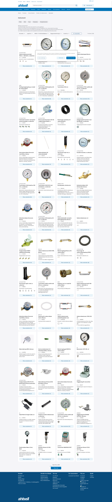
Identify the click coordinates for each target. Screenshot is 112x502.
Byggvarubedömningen (55, 33)
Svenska (92, 477)
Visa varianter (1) (46, 66)
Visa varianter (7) (27, 295)
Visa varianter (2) (65, 98)
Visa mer (56, 468)
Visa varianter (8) (46, 98)
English (91, 475)
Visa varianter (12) (65, 164)
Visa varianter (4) (27, 66)
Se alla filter (77, 33)
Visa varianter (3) (46, 164)
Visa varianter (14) (84, 459)
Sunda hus (66, 33)
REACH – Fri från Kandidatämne (41, 33)
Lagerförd (29, 33)
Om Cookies (55, 488)
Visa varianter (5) (46, 295)
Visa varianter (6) (46, 229)
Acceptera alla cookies (71, 57)
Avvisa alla (61, 57)
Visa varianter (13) (84, 98)
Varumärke (21, 33)
